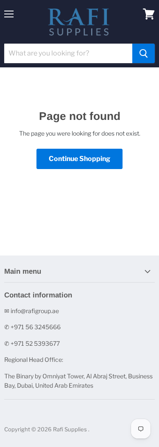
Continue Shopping (79, 159)
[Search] (143, 53)
